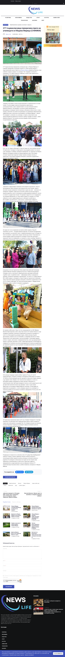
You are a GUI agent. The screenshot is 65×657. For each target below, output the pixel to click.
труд (16, 485)
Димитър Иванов (12, 483)
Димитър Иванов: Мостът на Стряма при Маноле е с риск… (16, 533)
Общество (5, 24)
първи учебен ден (35, 483)
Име (4, 560)
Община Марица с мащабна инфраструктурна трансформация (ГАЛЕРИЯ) (35, 517)
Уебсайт (4, 570)
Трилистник (10, 485)
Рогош (5, 485)
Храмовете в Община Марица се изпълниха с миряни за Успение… (16, 515)
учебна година (22, 485)
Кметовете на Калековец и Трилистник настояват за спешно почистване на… (36, 535)
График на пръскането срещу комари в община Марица (16, 524)
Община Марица (25, 70)
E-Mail (4, 565)
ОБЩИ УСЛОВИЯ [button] (29, 655)
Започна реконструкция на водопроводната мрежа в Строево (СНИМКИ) (35, 526)
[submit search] (63, 3)
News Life (8, 34)
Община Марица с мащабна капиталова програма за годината (36, 507)
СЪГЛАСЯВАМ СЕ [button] (58, 653)
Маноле (19, 483)
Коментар (5, 548)
